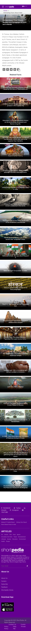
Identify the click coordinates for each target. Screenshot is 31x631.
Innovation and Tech (6, 536)
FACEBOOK (6, 508)
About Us (4, 578)
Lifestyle (3, 539)
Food (14, 534)
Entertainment (22, 536)
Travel (15, 536)
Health (3, 541)
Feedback (4, 587)
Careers (3, 581)
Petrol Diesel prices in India (8, 524)
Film (10, 534)
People (8, 541)
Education (15, 539)
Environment (22, 539)
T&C (14, 628)
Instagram (15, 510)
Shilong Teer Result (21, 522)
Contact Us (12, 624)
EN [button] (24, 6)
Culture (6, 534)
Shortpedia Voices (7, 590)
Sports (18, 534)
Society (9, 539)
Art (2, 534)
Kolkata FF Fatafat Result (8, 522)
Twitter (18, 508)
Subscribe (4, 584)
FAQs (14, 626)
